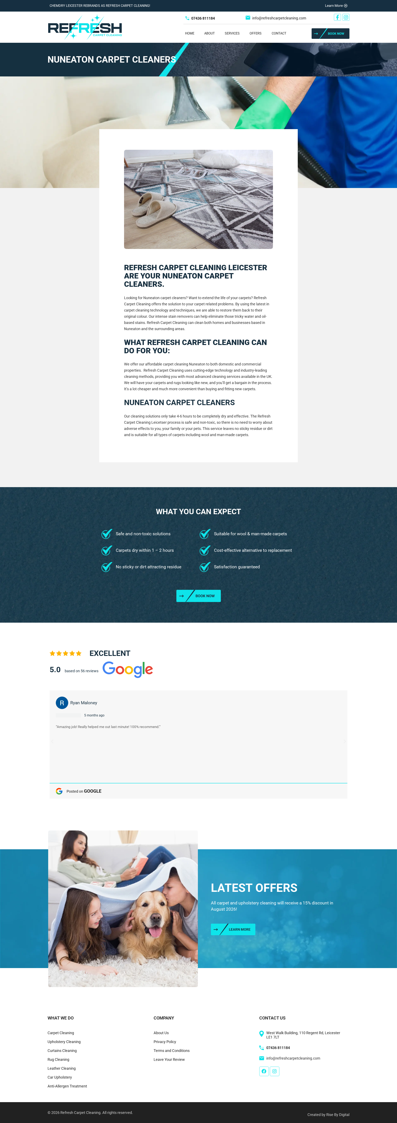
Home (189, 33)
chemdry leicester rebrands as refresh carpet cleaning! (100, 6)
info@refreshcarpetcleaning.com (279, 18)
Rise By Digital (337, 1114)
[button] (52, 741)
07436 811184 (203, 18)
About (209, 33)
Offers (256, 33)
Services (232, 33)
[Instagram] (345, 17)
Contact (279, 33)
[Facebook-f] (337, 17)
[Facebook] (264, 1071)
